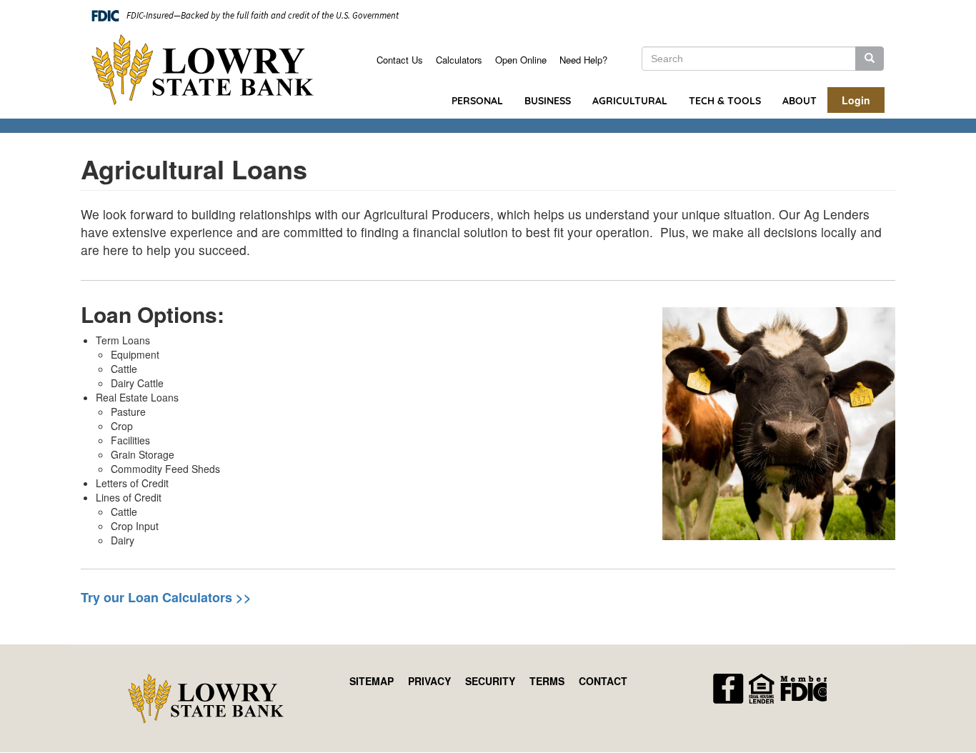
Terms (546, 681)
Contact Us (400, 59)
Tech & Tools (725, 100)
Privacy (429, 681)
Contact (603, 681)
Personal (477, 100)
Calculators (459, 59)
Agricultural (629, 100)
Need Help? (583, 59)
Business (547, 100)
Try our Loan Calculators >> (166, 597)
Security (490, 681)
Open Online (521, 59)
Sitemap (371, 681)
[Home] (208, 70)
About (799, 100)
